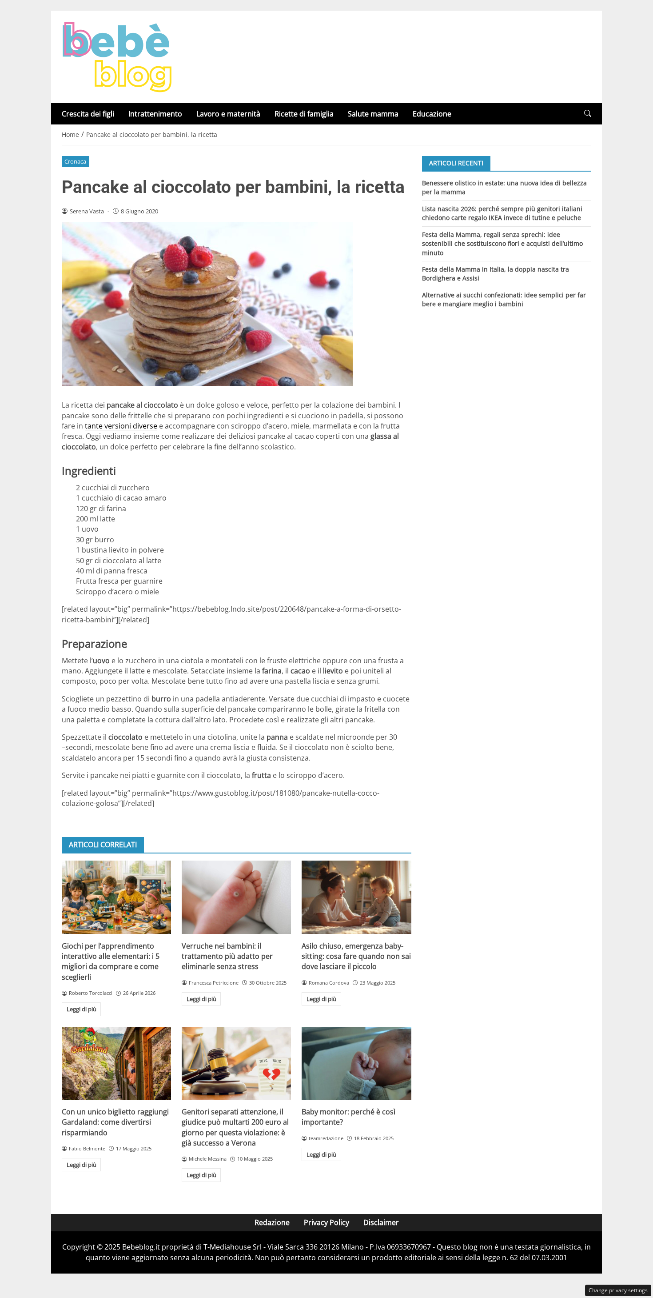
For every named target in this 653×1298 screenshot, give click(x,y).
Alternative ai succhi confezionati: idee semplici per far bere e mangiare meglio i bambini (504, 299)
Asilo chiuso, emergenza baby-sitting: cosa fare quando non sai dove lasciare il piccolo (356, 956)
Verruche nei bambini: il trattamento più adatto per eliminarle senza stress (227, 956)
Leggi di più (81, 1009)
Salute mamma (373, 114)
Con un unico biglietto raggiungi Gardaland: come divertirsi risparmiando (115, 1122)
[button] (587, 113)
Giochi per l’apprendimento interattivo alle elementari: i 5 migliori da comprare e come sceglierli (110, 961)
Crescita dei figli (88, 114)
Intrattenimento (155, 114)
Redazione (272, 1222)
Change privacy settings (618, 1290)
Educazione (432, 114)
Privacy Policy (326, 1222)
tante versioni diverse (121, 426)
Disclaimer (381, 1222)
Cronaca (75, 161)
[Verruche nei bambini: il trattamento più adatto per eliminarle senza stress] (236, 897)
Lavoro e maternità (228, 114)
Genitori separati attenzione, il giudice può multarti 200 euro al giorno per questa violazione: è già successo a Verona (235, 1127)
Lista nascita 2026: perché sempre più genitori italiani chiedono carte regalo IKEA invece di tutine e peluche (502, 212)
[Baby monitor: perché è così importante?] (356, 1063)
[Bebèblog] (117, 56)
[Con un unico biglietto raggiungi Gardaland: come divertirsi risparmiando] (116, 1063)
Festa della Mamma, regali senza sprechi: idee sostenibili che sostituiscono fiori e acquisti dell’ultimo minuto (502, 243)
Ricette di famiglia (304, 114)
